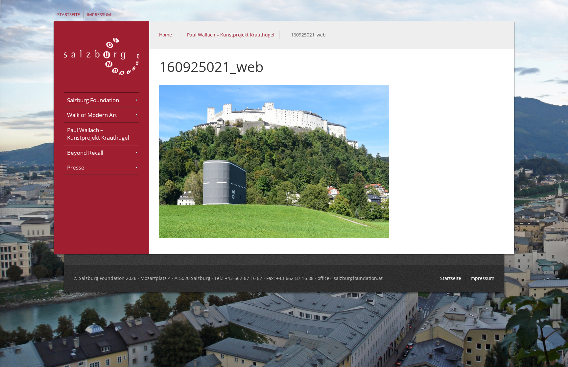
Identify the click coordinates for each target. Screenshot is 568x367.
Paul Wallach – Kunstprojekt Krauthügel (230, 35)
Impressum (99, 14)
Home (165, 35)
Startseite (68, 14)
